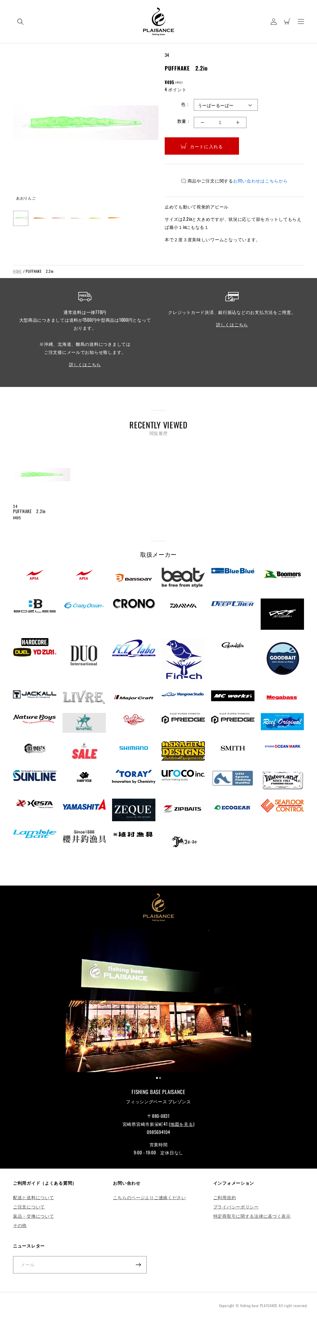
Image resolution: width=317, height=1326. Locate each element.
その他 (20, 1225)
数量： (184, 121)
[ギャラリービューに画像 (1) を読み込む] (20, 218)
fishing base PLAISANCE (258, 1305)
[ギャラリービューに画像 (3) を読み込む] (58, 218)
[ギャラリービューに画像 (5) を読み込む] (95, 218)
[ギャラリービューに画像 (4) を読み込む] (76, 218)
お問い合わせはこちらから (260, 180)
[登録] (138, 1264)
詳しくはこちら (85, 364)
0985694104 (158, 1132)
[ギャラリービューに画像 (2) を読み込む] (39, 218)
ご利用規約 (224, 1197)
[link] (158, 1001)
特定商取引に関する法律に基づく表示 (252, 1215)
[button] (20, 21)
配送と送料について (33, 1197)
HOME (17, 271)
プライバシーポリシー (236, 1206)
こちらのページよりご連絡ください (149, 1197)
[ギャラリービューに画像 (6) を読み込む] (113, 218)
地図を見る (181, 1124)
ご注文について (29, 1206)
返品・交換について (33, 1215)
